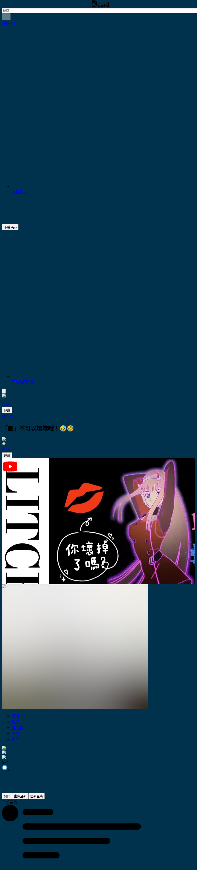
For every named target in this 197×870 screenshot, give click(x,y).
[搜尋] (6, 16)
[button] (11, 23)
